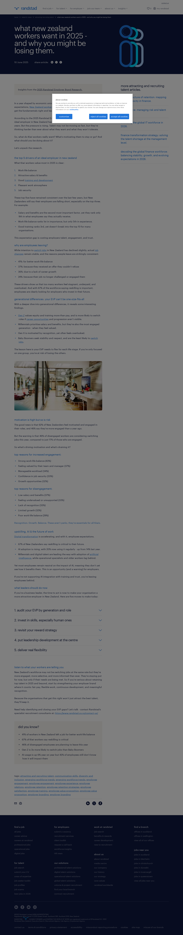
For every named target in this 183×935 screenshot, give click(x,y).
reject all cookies (98, 116)
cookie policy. (74, 109)
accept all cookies (119, 116)
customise (64, 116)
